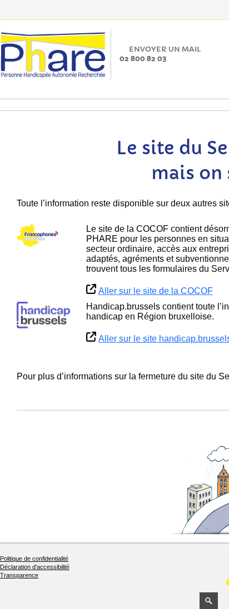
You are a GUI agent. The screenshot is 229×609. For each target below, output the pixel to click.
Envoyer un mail (165, 49)
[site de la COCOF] (43, 235)
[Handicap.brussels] (43, 315)
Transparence (19, 575)
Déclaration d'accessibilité (34, 567)
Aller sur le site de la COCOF (155, 291)
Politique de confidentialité (34, 558)
